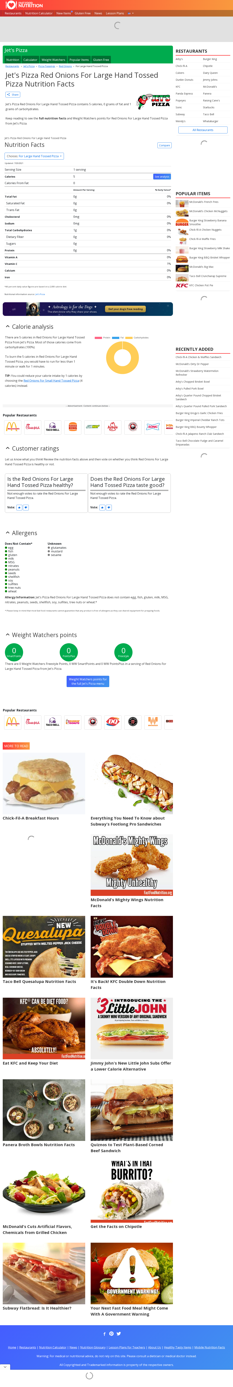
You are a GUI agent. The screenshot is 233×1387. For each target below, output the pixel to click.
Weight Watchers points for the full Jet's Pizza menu (88, 681)
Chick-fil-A (181, 66)
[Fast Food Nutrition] (24, 5)
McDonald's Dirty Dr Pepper (192, 364)
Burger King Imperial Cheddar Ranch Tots (200, 420)
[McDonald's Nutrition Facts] (12, 427)
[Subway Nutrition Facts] (92, 427)
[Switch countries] (130, 13)
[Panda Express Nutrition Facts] (132, 427)
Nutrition (12, 60)
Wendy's (180, 121)
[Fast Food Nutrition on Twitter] (118, 1334)
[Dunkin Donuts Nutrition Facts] (72, 722)
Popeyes (181, 100)
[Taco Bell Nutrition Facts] (52, 427)
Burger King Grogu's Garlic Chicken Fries (199, 413)
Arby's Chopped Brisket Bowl (193, 381)
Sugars (11, 244)
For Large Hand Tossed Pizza (33, 156)
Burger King (210, 59)
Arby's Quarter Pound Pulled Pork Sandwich (201, 406)
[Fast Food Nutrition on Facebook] (103, 1334)
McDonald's (210, 86)
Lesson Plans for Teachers (127, 1347)
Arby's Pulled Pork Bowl (190, 388)
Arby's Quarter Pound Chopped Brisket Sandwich (198, 397)
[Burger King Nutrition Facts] (72, 427)
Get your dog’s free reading (125, 309)
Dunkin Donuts (184, 79)
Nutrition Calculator (39, 13)
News (98, 13)
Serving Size (13, 170)
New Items (63, 13)
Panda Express (184, 93)
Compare (164, 145)
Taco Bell (208, 114)
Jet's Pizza (40, 294)
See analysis (162, 176)
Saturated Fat (15, 203)
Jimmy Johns (210, 79)
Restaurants (13, 13)
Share (14, 94)
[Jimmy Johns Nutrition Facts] (132, 722)
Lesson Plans (115, 13)
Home (12, 1347)
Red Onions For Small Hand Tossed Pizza (51, 381)
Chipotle (208, 66)
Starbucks (208, 107)
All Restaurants (203, 130)
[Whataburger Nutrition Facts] (152, 722)
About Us (154, 1347)
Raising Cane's (211, 100)
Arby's (179, 59)
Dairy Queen (210, 73)
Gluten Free (83, 13)
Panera (207, 93)
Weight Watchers (53, 60)
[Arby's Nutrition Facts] (112, 427)
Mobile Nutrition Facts (209, 1347)
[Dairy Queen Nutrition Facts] (112, 722)
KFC (178, 86)
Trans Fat (12, 210)
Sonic (179, 107)
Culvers (180, 73)
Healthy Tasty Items (177, 1347)
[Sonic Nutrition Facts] (152, 427)
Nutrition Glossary (93, 1347)
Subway (180, 114)
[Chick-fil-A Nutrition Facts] (32, 427)
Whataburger (210, 121)
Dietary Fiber (15, 237)
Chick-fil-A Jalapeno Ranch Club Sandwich (200, 433)
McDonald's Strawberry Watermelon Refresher (197, 372)
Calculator (30, 60)
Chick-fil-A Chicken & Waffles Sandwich (198, 357)
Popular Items (79, 60)
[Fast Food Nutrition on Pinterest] (111, 1334)
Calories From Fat (17, 183)
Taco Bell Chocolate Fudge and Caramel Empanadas (199, 442)
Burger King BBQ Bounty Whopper (196, 427)
